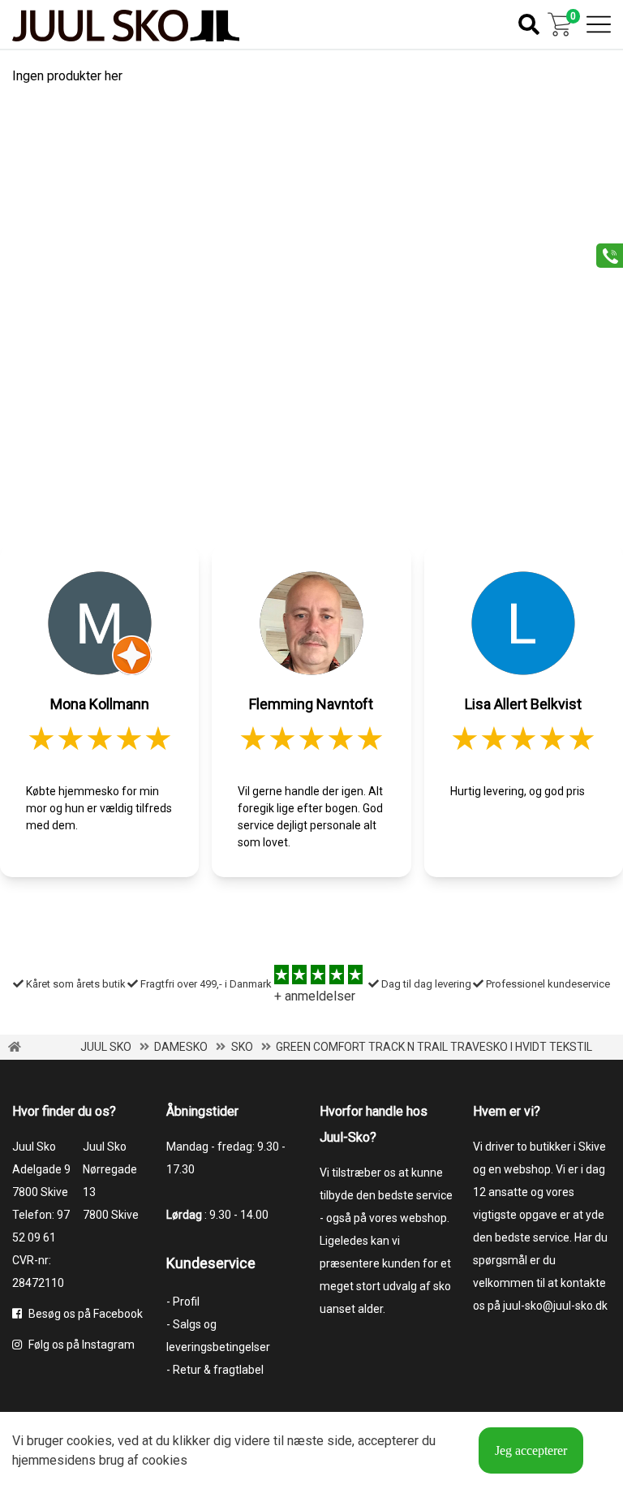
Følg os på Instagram (80, 1344)
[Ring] (604, 254)
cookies (89, 1440)
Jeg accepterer (531, 1450)
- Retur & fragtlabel (215, 1369)
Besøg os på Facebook (84, 1313)
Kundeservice (211, 1263)
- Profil (183, 1301)
